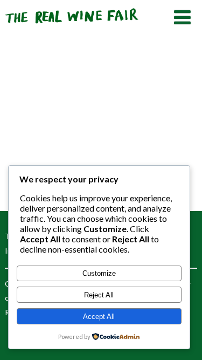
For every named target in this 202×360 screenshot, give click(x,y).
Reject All (99, 295)
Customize (99, 273)
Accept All (99, 317)
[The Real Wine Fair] (72, 28)
